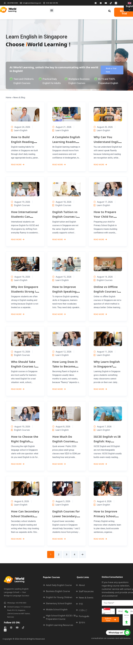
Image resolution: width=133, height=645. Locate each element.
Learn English (20, 130)
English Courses (22, 205)
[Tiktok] (111, 3)
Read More (16, 165)
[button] (52, 10)
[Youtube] (106, 3)
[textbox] (108, 611)
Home (8, 97)
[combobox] (108, 611)
